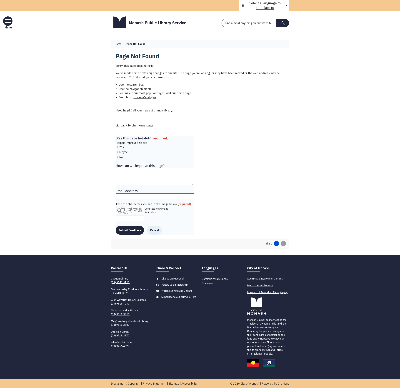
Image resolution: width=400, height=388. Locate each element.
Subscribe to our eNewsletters (178, 296)
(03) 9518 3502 (120, 324)
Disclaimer (208, 283)
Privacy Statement (154, 383)
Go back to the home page (134, 125)
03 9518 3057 (119, 293)
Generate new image (156, 209)
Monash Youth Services (260, 285)
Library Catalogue (144, 97)
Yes (121, 147)
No (121, 157)
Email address (127, 191)
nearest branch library (157, 110)
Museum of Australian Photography (267, 292)
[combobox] (264, 5)
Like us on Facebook (172, 278)
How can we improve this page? (140, 165)
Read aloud (151, 212)
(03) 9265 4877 (120, 346)
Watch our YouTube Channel (177, 290)
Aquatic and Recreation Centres (265, 278)
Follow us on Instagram (174, 284)
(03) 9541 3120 (120, 282)
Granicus (283, 383)
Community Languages (215, 278)
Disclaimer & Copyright (125, 383)
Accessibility (189, 383)
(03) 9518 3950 (120, 314)
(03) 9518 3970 (120, 335)
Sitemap (174, 383)
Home (118, 43)
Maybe (123, 152)
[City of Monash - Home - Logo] (151, 22)
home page (184, 93)
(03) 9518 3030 (120, 303)
